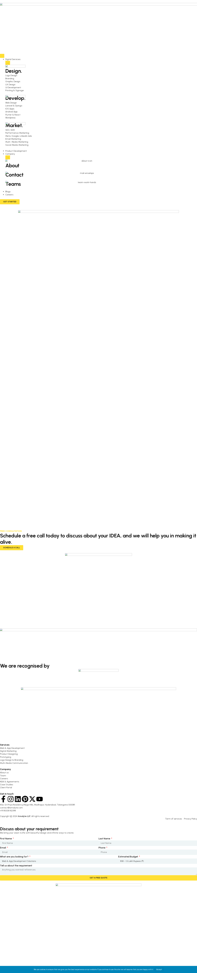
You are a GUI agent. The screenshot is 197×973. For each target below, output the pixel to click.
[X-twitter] (32, 799)
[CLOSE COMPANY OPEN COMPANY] (7, 157)
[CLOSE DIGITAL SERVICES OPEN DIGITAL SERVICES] (7, 63)
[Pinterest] (25, 799)
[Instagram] (10, 799)
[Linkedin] (17, 799)
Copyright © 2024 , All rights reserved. (24, 816)
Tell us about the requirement (16, 865)
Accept (159, 969)
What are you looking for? (14, 856)
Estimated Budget (128, 856)
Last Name (104, 838)
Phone (102, 847)
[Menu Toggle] (2, 56)
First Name (6, 838)
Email (3, 847)
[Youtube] (39, 799)
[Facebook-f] (3, 799)
